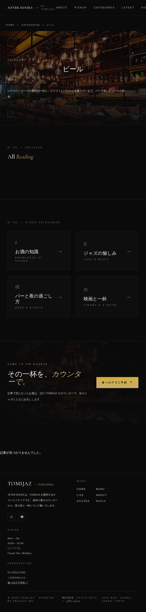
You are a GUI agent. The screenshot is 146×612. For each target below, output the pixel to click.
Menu (100, 488)
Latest (128, 7)
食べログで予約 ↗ (18, 582)
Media (101, 500)
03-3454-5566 (16, 572)
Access (83, 500)
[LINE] (22, 517)
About (62, 7)
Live (80, 495)
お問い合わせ (73, 601)
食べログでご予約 (117, 382)
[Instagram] (11, 517)
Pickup (81, 7)
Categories (30, 25)
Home (10, 25)
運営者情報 (68, 597)
